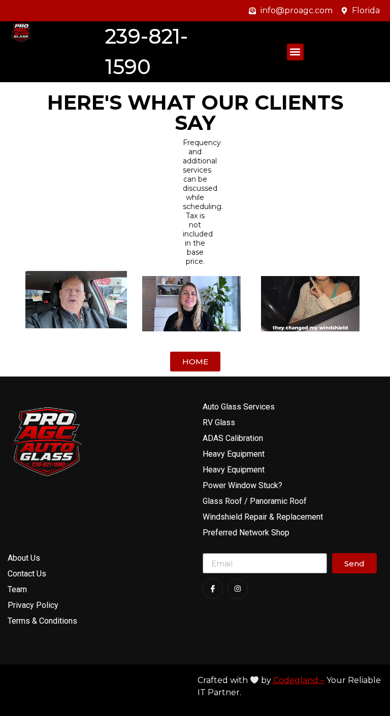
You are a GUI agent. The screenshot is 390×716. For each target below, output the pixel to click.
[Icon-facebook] (213, 588)
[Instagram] (238, 588)
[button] (295, 52)
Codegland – (297, 680)
